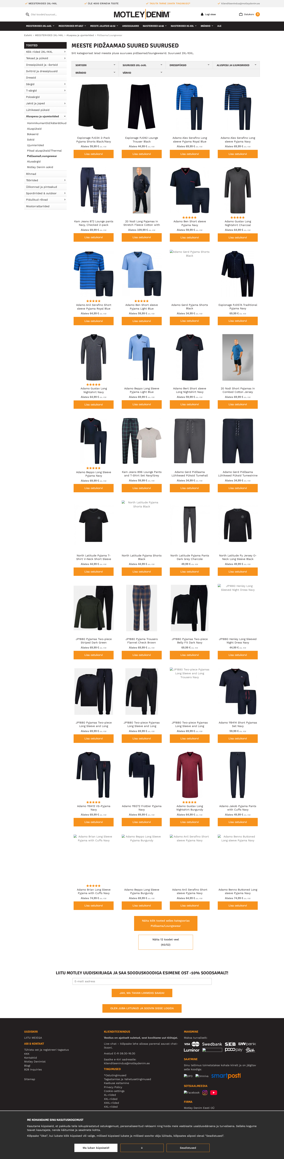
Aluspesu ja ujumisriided (42, 116)
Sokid (30, 139)
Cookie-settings (114, 1091)
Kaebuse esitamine (116, 1083)
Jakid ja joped (35, 103)
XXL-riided (110, 1098)
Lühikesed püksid (37, 109)
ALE (219, 26)
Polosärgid (33, 96)
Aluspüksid (34, 128)
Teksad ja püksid (37, 58)
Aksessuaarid (130, 26)
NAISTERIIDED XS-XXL (182, 26)
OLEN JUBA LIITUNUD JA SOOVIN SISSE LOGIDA (142, 1008)
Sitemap (29, 1079)
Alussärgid (34, 161)
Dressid (31, 77)
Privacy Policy (113, 1087)
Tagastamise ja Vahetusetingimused (127, 1079)
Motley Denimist (35, 1061)
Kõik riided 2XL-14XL (39, 51)
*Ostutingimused (115, 1075)
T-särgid (31, 90)
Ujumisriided (35, 145)
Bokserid (32, 134)
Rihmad (31, 173)
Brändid (205, 26)
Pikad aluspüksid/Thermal (44, 150)
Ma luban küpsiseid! (96, 1147)
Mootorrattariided (37, 206)
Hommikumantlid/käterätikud (46, 123)
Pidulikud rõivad (37, 199)
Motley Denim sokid (40, 167)
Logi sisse (210, 14)
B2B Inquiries (33, 1069)
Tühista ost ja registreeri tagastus (46, 1049)
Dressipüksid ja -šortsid (42, 64)
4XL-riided (111, 1106)
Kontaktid (30, 1057)
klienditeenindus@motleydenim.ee (240, 3)
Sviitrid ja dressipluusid (42, 71)
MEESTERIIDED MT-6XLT (71, 26)
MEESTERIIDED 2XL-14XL (39, 26)
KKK (26, 1053)
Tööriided (32, 180)
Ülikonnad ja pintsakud (41, 186)
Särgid (30, 84)
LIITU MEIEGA (33, 1037)
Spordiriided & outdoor (41, 193)
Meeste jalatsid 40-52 (102, 26)
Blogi (27, 1065)
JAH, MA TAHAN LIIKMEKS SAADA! (142, 992)
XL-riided (110, 1094)
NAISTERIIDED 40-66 (153, 26)
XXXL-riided (111, 1102)
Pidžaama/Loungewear (42, 156)
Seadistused (188, 1147)
